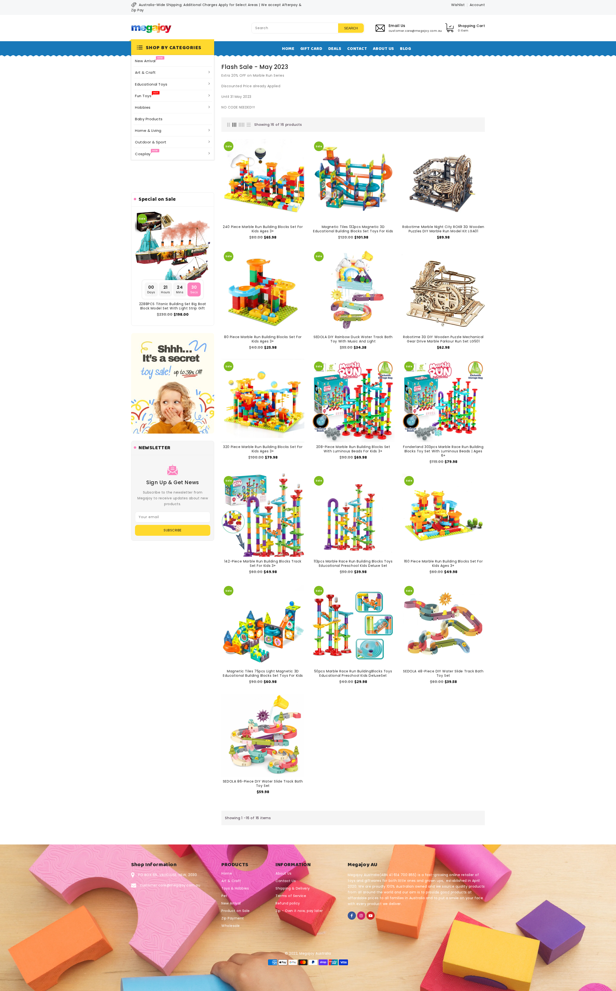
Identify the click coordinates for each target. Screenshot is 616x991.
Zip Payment (232, 918)
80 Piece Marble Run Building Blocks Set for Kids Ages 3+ (263, 339)
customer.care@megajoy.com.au (170, 885)
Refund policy (288, 903)
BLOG (405, 49)
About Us (283, 873)
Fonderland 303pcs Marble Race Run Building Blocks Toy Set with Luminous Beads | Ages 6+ (443, 451)
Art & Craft (231, 880)
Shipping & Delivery (293, 888)
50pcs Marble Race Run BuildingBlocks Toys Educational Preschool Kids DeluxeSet (353, 673)
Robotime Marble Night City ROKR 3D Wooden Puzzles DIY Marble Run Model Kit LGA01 (443, 229)
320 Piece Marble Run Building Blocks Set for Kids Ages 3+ (262, 449)
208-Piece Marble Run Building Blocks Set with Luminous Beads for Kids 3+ (353, 449)
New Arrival (231, 903)
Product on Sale (235, 910)
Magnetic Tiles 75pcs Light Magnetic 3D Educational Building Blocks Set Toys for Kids (263, 673)
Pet (224, 895)
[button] (172, 48)
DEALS (334, 49)
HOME (288, 49)
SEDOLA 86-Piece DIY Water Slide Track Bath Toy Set (263, 783)
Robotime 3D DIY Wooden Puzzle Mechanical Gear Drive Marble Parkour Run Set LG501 (443, 339)
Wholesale (230, 925)
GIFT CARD (311, 49)
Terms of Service (291, 895)
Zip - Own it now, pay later (299, 910)
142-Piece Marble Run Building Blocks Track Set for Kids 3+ (263, 563)
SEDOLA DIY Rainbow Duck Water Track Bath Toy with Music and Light (353, 339)
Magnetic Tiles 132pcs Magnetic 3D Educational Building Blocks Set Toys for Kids (353, 229)
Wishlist (458, 4)
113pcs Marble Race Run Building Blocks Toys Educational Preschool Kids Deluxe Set (353, 563)
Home (226, 873)
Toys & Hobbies (235, 888)
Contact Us (286, 880)
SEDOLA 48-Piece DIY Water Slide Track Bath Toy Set (443, 673)
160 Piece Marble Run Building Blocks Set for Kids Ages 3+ (443, 563)
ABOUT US (383, 49)
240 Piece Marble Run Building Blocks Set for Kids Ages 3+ (263, 229)
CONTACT (357, 49)
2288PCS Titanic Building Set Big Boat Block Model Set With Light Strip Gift (172, 306)
